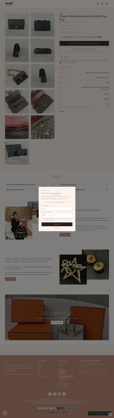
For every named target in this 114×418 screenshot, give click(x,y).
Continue (57, 224)
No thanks (57, 228)
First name (45, 205)
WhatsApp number (47, 212)
